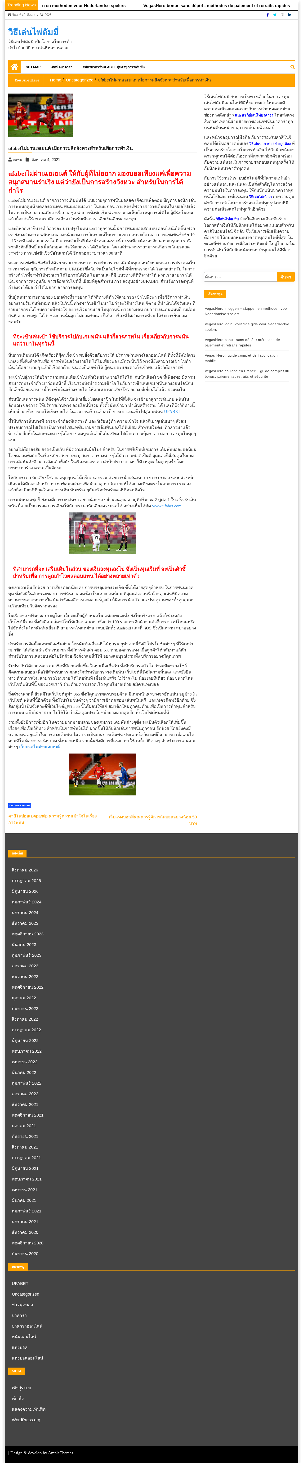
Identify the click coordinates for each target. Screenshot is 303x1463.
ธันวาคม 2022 (25, 976)
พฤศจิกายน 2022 (28, 987)
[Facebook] (268, 15)
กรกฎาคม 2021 (26, 1157)
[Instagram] (283, 15)
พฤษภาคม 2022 (27, 1051)
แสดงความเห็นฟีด (29, 1409)
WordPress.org (26, 1420)
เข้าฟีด (18, 1398)
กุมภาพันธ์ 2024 (26, 902)
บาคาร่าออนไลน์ (27, 1326)
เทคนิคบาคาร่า (61, 67)
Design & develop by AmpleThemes (41, 1452)
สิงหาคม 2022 (25, 1019)
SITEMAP (33, 67)
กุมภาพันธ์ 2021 (26, 1211)
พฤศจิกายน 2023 (28, 934)
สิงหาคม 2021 (25, 1147)
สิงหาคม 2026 (25, 870)
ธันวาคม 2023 (25, 923)
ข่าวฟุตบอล (22, 1304)
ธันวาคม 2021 (25, 1104)
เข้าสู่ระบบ (21, 1388)
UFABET (172, 411)
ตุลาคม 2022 (24, 998)
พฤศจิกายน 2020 (28, 1243)
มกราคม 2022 (25, 1093)
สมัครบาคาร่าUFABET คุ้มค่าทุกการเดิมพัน (114, 67)
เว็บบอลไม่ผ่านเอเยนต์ (39, 747)
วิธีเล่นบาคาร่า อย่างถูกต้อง (270, 144)
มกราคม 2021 (25, 1221)
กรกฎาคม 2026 (26, 880)
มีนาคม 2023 (24, 944)
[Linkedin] (289, 15)
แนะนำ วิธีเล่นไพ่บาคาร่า (254, 115)
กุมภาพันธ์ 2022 (26, 1083)
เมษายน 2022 (24, 1061)
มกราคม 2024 (25, 912)
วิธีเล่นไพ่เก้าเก (260, 197)
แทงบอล (19, 1347)
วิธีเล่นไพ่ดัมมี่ (33, 32)
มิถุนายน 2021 (25, 1168)
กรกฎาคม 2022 (26, 1030)
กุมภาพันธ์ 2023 (26, 955)
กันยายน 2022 (25, 1008)
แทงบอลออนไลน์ (27, 1358)
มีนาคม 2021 (24, 1200)
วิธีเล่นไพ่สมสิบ (227, 219)
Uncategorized (19, 805)
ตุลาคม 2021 (24, 1125)
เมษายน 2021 (24, 1189)
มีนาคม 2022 (24, 1072)
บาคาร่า (19, 1315)
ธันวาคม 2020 (25, 1232)
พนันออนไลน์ (24, 1336)
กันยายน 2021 (25, 1136)
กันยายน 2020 (25, 1253)
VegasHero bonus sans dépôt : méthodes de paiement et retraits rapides (200, 5)
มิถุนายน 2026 (25, 891)
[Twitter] (275, 15)
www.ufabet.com (167, 505)
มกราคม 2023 (25, 966)
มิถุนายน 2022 (25, 1040)
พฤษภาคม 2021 (27, 1179)
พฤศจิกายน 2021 (28, 1115)
